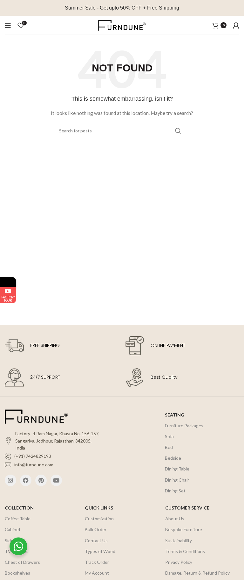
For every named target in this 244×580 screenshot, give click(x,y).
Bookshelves (17, 573)
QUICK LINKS (99, 507)
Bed (169, 447)
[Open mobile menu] (8, 25)
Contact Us (96, 540)
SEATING (174, 414)
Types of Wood (100, 551)
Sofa (169, 436)
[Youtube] (56, 480)
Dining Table (177, 468)
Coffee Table (17, 518)
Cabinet (13, 529)
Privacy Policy (178, 562)
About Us (174, 518)
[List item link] (53, 456)
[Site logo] (122, 24)
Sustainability (178, 540)
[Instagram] (10, 480)
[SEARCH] (178, 130)
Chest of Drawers (22, 562)
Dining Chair (177, 480)
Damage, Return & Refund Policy (197, 573)
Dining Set (175, 490)
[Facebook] (25, 480)
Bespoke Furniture (183, 529)
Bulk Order (95, 529)
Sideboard (15, 540)
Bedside (173, 458)
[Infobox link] (62, 345)
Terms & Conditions (185, 551)
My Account (97, 573)
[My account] (236, 25)
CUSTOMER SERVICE (187, 507)
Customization (99, 518)
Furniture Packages (184, 425)
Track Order (97, 562)
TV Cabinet (16, 551)
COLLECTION (19, 507)
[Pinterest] (41, 480)
